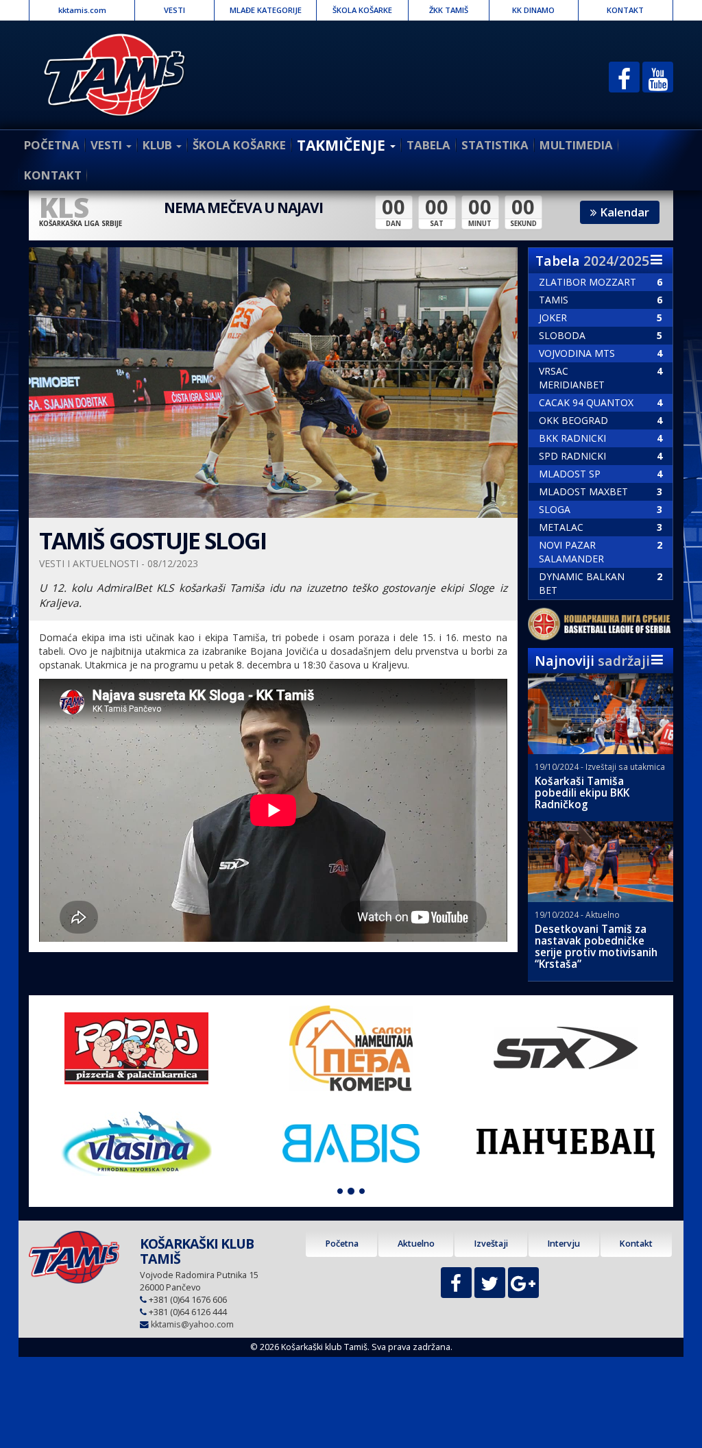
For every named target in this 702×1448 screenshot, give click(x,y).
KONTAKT (625, 10)
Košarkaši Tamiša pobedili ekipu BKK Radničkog (582, 793)
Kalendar (623, 212)
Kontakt (636, 1243)
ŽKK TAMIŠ (448, 10)
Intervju (563, 1243)
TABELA (428, 145)
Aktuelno (416, 1243)
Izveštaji (491, 1243)
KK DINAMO (533, 10)
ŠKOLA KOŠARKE (362, 10)
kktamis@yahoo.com (192, 1324)
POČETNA (52, 145)
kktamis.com (82, 10)
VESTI (174, 10)
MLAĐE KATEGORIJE (266, 10)
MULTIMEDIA (576, 145)
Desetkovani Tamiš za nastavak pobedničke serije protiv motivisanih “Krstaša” (596, 946)
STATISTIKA (495, 145)
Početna (342, 1243)
